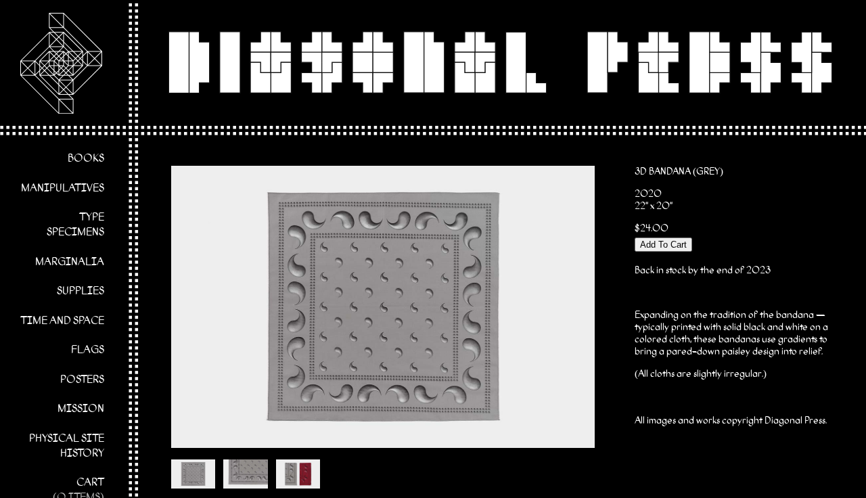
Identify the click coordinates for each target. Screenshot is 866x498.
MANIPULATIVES (62, 189)
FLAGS (87, 350)
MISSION (81, 409)
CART (90, 483)
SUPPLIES (80, 292)
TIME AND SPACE (62, 321)
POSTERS (82, 380)
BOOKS (86, 159)
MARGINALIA (69, 262)
